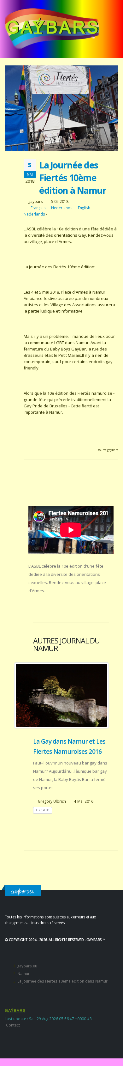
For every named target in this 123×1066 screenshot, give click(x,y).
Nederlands (62, 207)
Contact (13, 1024)
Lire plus (42, 810)
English (84, 207)
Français (38, 207)
